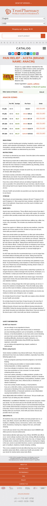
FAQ (23, 476)
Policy (23, 480)
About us (23, 464)
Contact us (23, 484)
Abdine (21, 92)
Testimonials (23, 472)
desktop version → (23, 3)
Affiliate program (23, 493)
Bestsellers (23, 468)
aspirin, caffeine (33, 84)
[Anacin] (8, 76)
